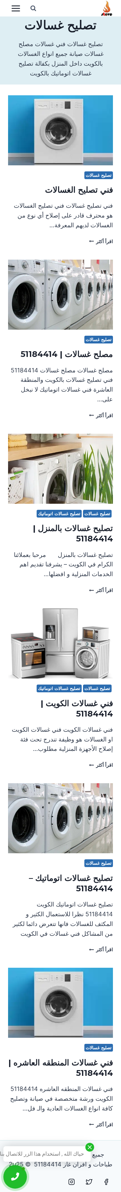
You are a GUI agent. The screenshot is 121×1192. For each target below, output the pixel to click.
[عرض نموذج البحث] (33, 8)
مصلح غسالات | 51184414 (67, 354)
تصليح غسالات (99, 175)
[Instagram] (71, 1182)
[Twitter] (89, 1182)
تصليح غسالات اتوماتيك (59, 513)
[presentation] (60, 130)
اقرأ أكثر (101, 241)
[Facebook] (106, 1182)
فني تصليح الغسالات (79, 190)
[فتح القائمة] (16, 8)
